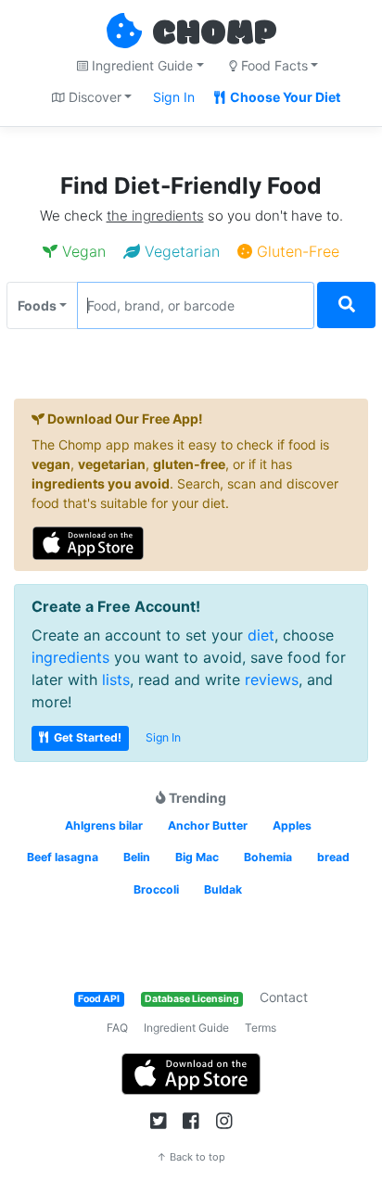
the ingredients (155, 215)
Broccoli (156, 889)
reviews (272, 679)
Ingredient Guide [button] (140, 65)
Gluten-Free (295, 251)
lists (116, 679)
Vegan (81, 251)
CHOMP (214, 34)
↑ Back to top (191, 1156)
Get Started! (86, 737)
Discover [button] (93, 97)
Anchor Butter (208, 825)
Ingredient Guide (186, 1028)
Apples (292, 825)
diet (261, 635)
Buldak (223, 889)
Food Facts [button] (272, 65)
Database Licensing (192, 999)
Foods (37, 305)
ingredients (70, 657)
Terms (260, 1028)
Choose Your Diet (283, 97)
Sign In (174, 97)
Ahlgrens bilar (104, 825)
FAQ (117, 1028)
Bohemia (268, 857)
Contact (284, 997)
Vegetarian (180, 251)
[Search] (346, 305)
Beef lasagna (62, 857)
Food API (99, 999)
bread (333, 857)
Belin (136, 857)
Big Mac (197, 857)
